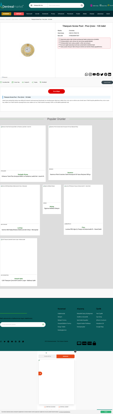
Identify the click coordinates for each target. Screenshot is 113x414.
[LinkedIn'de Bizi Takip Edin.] (109, 74)
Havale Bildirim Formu (64, 323)
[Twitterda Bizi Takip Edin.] (102, 74)
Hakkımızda (61, 313)
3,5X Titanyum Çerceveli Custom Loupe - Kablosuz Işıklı (19, 279)
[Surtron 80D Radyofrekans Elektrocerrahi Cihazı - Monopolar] (20, 204)
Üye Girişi (99, 317)
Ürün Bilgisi (56, 91)
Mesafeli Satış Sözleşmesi (85, 313)
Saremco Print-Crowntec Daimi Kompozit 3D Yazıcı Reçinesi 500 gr (70, 173)
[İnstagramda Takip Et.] (91, 74)
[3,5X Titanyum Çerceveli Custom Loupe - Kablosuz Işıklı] (18, 257)
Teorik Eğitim (47, 356)
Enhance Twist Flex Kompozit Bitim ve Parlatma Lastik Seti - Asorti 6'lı (23, 175)
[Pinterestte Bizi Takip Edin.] (106, 74)
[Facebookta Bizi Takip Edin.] (98, 74)
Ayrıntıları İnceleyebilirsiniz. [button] (64, 411)
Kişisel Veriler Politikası (84, 323)
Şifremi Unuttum (101, 320)
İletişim (60, 317)
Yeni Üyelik (99, 313)
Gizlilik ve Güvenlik (82, 317)
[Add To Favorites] (4, 82)
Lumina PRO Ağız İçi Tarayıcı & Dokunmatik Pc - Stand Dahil (83, 228)
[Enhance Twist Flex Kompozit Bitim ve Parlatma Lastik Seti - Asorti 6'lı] (23, 148)
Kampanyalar (81, 327)
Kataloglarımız (62, 330)
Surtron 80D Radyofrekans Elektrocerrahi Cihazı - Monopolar (20, 229)
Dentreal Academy (64, 406)
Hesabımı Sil (100, 323)
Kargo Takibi (61, 327)
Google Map (100, 327)
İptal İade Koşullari (82, 320)
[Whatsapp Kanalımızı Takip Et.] (87, 74)
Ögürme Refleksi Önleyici (51, 207)
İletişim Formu (62, 320)
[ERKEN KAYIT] (73, 373)
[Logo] (12, 5)
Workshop (65, 356)
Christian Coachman (50, 406)
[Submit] (43, 324)
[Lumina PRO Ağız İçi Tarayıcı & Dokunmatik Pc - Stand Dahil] (83, 204)
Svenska (71, 30)
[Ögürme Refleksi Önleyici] (51, 193)
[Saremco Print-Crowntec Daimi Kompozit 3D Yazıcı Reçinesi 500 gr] (70, 147)
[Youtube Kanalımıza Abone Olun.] (94, 74)
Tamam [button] (105, 411)
